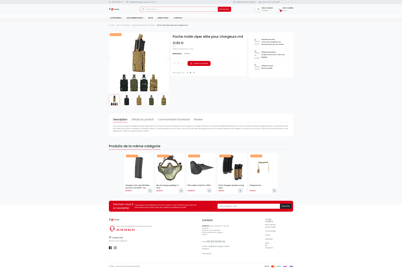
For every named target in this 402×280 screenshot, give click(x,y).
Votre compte (269, 220)
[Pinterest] (193, 72)
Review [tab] (198, 119)
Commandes (270, 231)
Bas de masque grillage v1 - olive (168, 186)
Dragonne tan (255, 185)
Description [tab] (120, 119)
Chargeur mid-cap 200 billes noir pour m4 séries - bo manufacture (137, 186)
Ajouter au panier (201, 63)
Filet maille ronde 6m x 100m (199, 185)
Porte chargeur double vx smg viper (231, 186)
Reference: (177, 53)
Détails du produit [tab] (143, 119)
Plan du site (206, 253)
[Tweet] (190, 72)
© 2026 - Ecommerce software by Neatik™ (124, 266)
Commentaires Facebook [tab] (174, 119)
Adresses (269, 239)
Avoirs (267, 235)
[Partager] (187, 72)
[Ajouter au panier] (150, 190)
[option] (114, 100)
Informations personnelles (270, 225)
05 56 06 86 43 (125, 230)
